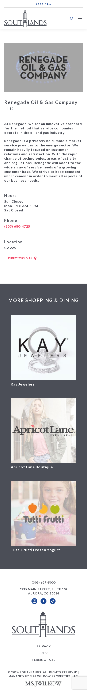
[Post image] (43, 347)
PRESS (44, 653)
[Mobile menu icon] (80, 18)
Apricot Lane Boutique (32, 467)
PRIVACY (44, 646)
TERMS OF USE (43, 659)
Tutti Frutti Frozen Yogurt (35, 550)
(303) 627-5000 (44, 582)
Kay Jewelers (23, 384)
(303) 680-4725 (17, 226)
